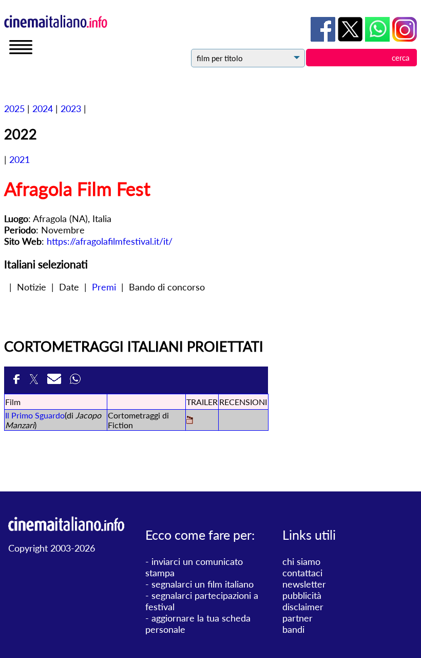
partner (297, 618)
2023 (71, 108)
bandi (293, 629)
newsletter (304, 584)
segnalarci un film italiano (202, 584)
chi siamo (301, 561)
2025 (14, 108)
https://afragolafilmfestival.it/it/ (110, 241)
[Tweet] (36, 380)
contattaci (302, 572)
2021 (19, 159)
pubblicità (301, 595)
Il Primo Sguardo (35, 415)
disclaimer (302, 606)
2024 (42, 108)
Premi (104, 287)
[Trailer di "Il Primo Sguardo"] (189, 421)
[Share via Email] (56, 380)
